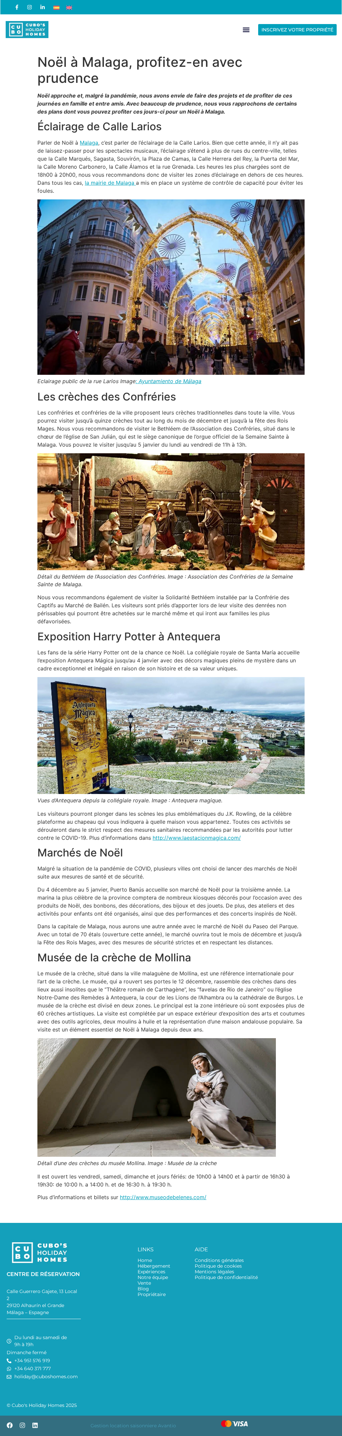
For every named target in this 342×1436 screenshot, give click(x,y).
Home (145, 1260)
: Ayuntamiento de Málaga (168, 381)
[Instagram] (22, 1425)
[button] (245, 29)
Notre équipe (153, 1277)
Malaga (89, 142)
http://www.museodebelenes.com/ (163, 1197)
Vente (144, 1283)
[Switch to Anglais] (69, 7)
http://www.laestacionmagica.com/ (197, 837)
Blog (143, 1289)
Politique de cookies (218, 1266)
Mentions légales (214, 1272)
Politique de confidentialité (226, 1277)
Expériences (151, 1272)
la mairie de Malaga (110, 182)
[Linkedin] (35, 1425)
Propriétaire (152, 1294)
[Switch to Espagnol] (56, 7)
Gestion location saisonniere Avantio (133, 1426)
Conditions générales (219, 1260)
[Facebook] (10, 1425)
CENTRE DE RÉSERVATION (43, 1274)
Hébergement (154, 1266)
